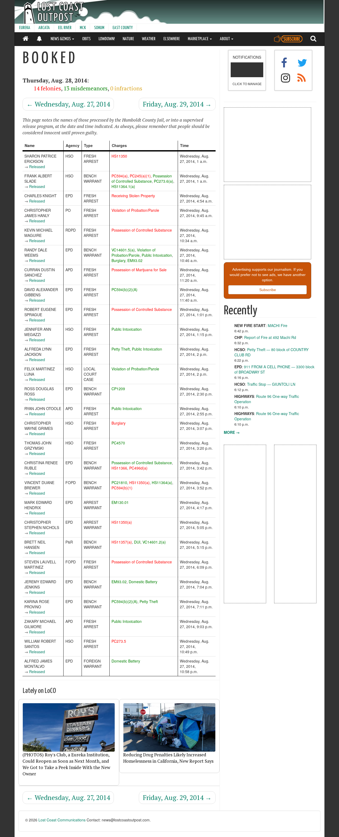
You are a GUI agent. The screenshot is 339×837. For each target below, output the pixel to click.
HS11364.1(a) (123, 186)
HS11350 (119, 156)
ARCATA (44, 28)
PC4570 (118, 442)
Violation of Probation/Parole (135, 210)
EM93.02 (134, 260)
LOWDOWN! (107, 39)
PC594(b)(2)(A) (124, 289)
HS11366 (119, 468)
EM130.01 (120, 502)
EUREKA (24, 28)
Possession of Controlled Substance (141, 178)
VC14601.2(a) (154, 542)
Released (37, 166)
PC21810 (119, 482)
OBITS (86, 39)
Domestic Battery (143, 581)
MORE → (232, 432)
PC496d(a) (138, 468)
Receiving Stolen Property (133, 195)
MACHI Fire (277, 325)
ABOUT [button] (225, 39)
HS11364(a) (162, 482)
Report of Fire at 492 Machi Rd (270, 337)
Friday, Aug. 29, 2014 (177, 104)
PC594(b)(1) (121, 487)
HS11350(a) (139, 482)
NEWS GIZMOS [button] (61, 39)
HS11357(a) (121, 542)
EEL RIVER (65, 28)
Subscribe (267, 290)
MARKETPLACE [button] (198, 39)
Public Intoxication (157, 255)
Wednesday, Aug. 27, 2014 (68, 104)
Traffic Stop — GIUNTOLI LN (271, 384)
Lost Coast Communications (62, 819)
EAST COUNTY (123, 28)
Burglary (118, 260)
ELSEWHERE (171, 39)
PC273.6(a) (163, 181)
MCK (83, 28)
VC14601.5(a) (123, 249)
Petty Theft (120, 349)
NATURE (128, 39)
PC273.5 (118, 641)
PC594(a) (119, 175)
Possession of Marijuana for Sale (139, 269)
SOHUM (99, 28)
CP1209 (118, 388)
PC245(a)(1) (140, 175)
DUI (137, 542)
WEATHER (148, 39)
